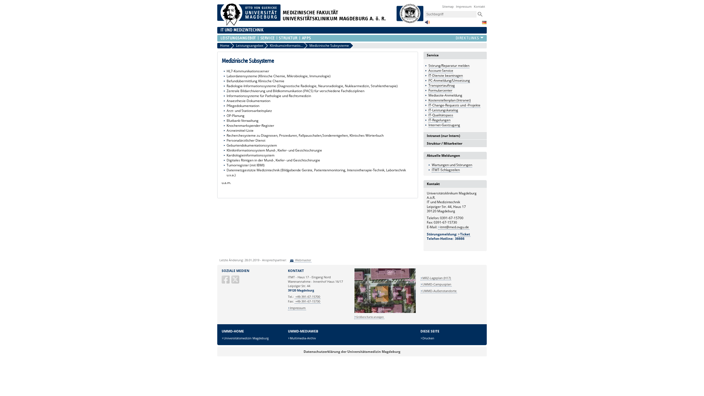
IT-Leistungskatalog (443, 110)
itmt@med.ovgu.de (454, 227)
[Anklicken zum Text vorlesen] (427, 23)
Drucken (428, 338)
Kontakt (479, 6)
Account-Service (440, 70)
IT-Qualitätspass (440, 115)
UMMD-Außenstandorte (439, 291)
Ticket (465, 234)
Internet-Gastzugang (444, 125)
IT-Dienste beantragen (445, 75)
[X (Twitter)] (235, 282)
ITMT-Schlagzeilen (446, 169)
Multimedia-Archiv (303, 338)
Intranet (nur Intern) (443, 135)
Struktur (288, 38)
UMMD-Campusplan (436, 284)
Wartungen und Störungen (452, 165)
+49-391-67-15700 (307, 297)
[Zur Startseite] (248, 24)
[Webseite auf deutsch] (484, 22)
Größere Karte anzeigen (370, 317)
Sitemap (448, 6)
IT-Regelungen (439, 120)
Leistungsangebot (238, 38)
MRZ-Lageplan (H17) (436, 278)
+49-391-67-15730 (307, 301)
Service (267, 38)
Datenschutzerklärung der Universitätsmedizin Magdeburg (352, 351)
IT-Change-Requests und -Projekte (454, 105)
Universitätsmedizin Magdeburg (246, 338)
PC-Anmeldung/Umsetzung (449, 80)
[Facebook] (226, 282)
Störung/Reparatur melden (448, 65)
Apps (306, 38)
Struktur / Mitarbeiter (444, 143)
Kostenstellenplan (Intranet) (449, 100)
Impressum (464, 6)
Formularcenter (440, 90)
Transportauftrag (441, 85)
